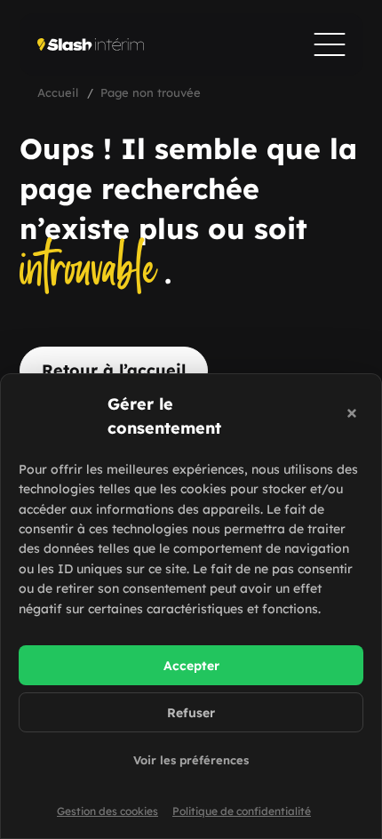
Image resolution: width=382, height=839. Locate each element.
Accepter (191, 666)
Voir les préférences (191, 760)
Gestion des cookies (107, 811)
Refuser (191, 713)
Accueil (57, 92)
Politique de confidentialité (241, 811)
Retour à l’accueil (114, 370)
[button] (354, 416)
